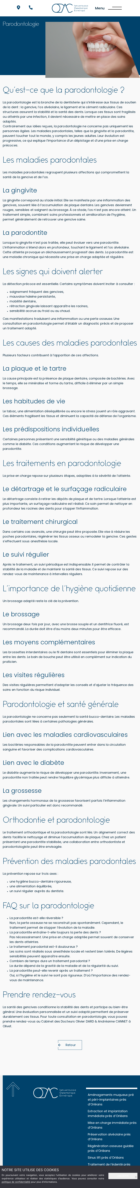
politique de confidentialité (16, 1181)
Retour (71, 1045)
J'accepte (123, 1176)
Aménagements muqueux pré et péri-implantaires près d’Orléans (111, 1099)
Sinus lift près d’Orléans (106, 1157)
